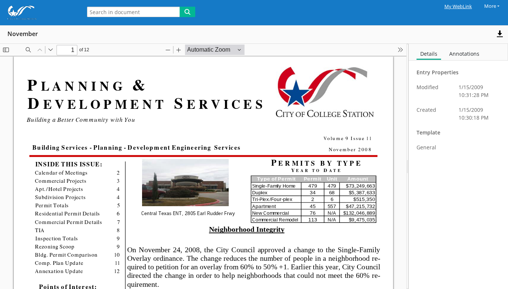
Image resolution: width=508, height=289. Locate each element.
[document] (458, 166)
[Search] (187, 12)
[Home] (39, 12)
